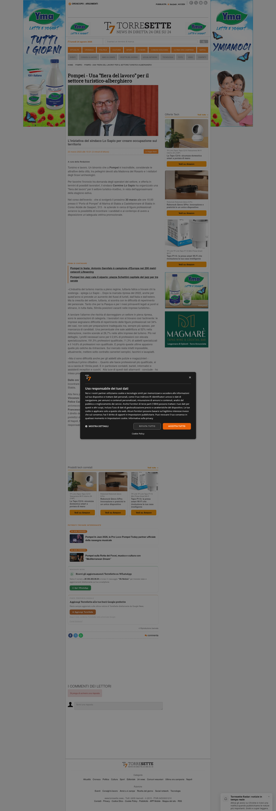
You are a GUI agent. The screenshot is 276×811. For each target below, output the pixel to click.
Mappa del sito (169, 801)
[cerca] (204, 41)
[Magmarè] (186, 329)
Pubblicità (143, 801)
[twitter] (196, 3)
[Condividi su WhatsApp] (81, 635)
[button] (97, 426)
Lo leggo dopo (151, 151)
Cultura (117, 50)
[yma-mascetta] (79, 28)
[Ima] (186, 290)
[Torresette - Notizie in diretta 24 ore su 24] (138, 765)
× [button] (190, 377)
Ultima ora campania (174, 779)
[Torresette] (138, 28)
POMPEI (78, 64)
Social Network (150, 57)
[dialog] (138, 405)
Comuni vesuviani (155, 779)
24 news (141, 779)
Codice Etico (117, 801)
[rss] (205, 3)
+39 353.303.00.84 (91, 578)
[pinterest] (201, 3)
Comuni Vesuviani (159, 50)
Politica (103, 50)
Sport (129, 50)
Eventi (73, 57)
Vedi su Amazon (82, 512)
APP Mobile (155, 801)
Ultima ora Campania (184, 50)
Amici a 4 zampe (127, 790)
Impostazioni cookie (117, 418)
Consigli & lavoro (110, 790)
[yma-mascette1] (196, 28)
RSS (180, 801)
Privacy (106, 801)
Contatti (202, 57)
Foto (180, 57)
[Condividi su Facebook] (70, 635)
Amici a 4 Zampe (108, 57)
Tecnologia (168, 57)
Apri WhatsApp (81, 587)
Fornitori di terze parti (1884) (144, 404)
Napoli (203, 50)
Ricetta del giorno (129, 57)
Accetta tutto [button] (176, 426)
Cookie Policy (131, 801)
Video (190, 57)
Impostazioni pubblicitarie (141, 414)
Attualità (74, 50)
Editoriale (131, 779)
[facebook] (191, 3)
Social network (161, 790)
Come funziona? (76, 621)
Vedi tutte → (152, 467)
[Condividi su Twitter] (75, 635)
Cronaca (89, 50)
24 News (141, 50)
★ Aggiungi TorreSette (82, 612)
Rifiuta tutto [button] (147, 426)
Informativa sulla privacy (141, 418)
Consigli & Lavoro (89, 57)
